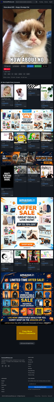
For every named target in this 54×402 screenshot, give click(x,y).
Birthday (30, 368)
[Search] (36, 2)
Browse (46, 1)
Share (24, 66)
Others (2, 391)
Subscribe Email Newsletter (40, 387)
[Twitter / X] (5, 366)
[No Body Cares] (20, 137)
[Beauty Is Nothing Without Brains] (7, 177)
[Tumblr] (9, 366)
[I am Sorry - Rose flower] (47, 92)
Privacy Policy (31, 372)
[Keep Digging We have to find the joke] (20, 170)
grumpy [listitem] (20, 73)
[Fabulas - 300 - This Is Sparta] (33, 256)
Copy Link (8, 66)
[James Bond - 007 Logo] (33, 86)
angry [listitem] (16, 73)
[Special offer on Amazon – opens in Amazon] (27, 120)
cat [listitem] (24, 73)
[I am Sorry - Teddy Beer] (7, 136)
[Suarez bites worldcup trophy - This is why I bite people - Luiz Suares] (47, 172)
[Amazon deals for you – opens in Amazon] (27, 158)
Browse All (30, 362)
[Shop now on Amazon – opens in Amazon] (27, 223)
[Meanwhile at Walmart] (47, 137)
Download (16, 66)
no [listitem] (12, 73)
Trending (41, 1)
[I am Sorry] (47, 254)
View (4, 101)
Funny (29, 366)
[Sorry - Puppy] (20, 92)
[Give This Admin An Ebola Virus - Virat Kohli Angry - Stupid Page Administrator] (33, 170)
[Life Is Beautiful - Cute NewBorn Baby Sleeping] (7, 90)
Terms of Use (31, 374)
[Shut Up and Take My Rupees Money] (33, 136)
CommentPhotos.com (7, 357)
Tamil (2, 387)
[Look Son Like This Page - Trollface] (7, 256)
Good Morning (31, 370)
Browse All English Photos (27, 343)
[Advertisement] (27, 399)
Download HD (5, 103)
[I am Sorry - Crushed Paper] (20, 254)
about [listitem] (9, 73)
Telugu (2, 389)
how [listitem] (5, 73)
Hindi (2, 383)
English (50, 1)
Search (29, 364)
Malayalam (3, 385)
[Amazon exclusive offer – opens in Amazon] (27, 298)
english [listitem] (28, 73)
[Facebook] (2, 366)
